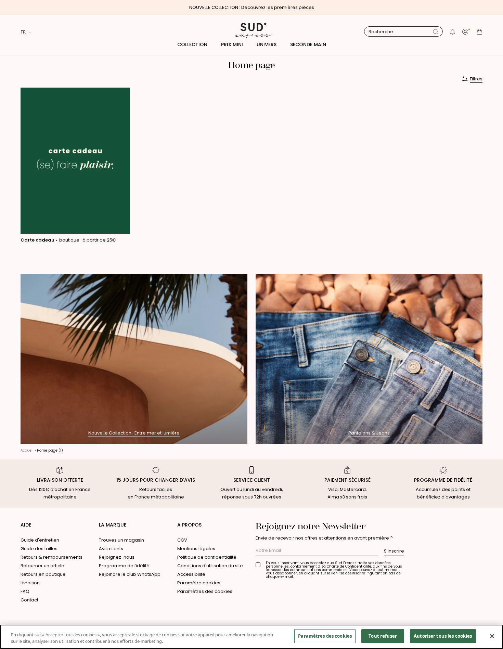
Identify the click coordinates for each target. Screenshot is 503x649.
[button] (452, 32)
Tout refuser (383, 636)
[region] (251, 637)
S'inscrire (394, 551)
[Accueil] (251, 31)
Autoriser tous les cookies (443, 636)
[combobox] (401, 32)
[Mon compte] (466, 32)
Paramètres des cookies (204, 591)
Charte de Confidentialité (349, 566)
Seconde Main (308, 44)
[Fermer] (492, 636)
